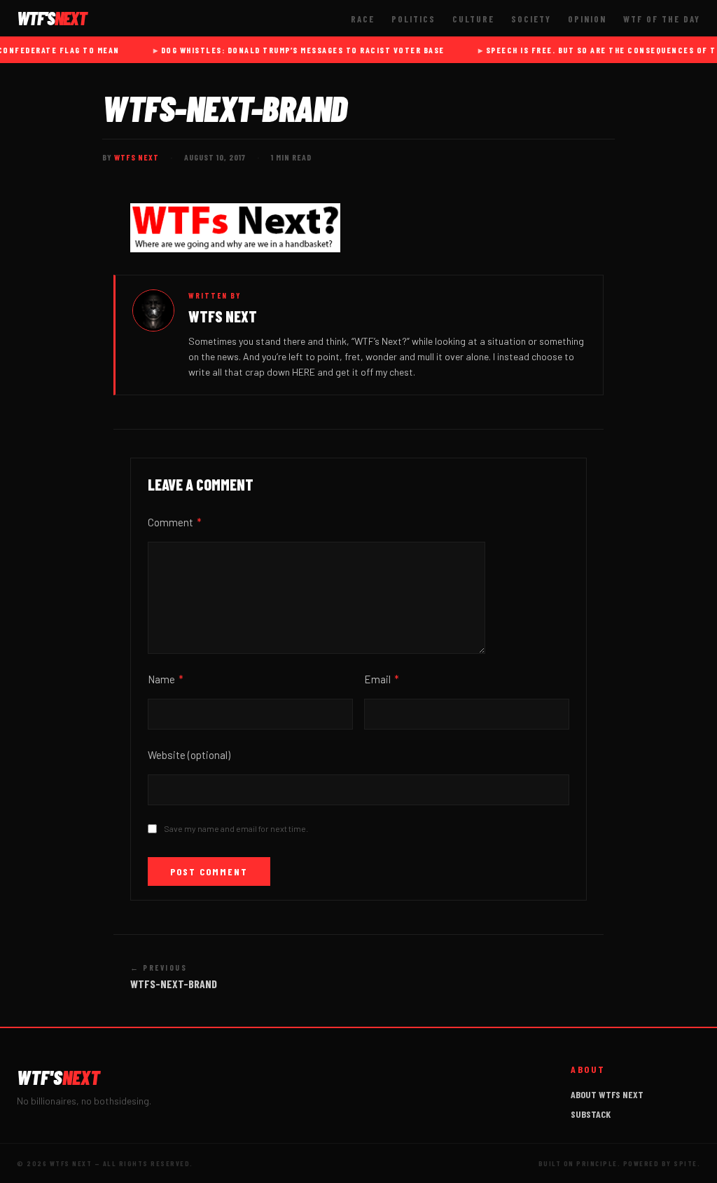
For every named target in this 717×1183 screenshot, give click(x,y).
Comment (175, 522)
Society (531, 19)
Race (363, 19)
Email (381, 679)
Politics (413, 19)
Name (165, 679)
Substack (591, 1114)
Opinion (587, 19)
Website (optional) (189, 754)
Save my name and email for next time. (236, 828)
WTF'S (52, 18)
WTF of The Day (661, 19)
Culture (473, 19)
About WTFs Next (607, 1094)
